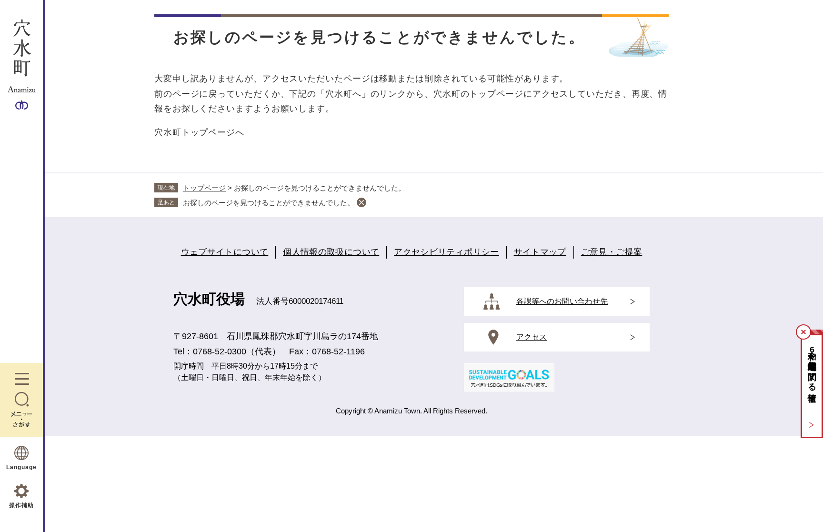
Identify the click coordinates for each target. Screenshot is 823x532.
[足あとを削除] (361, 202)
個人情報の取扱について (331, 252)
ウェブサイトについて (225, 252)
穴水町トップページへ (199, 132)
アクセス (531, 337)
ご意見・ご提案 (611, 252)
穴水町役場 (209, 299)
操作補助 (21, 505)
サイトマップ (540, 252)
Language (21, 467)
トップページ (204, 188)
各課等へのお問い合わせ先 (562, 301)
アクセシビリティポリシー (446, 252)
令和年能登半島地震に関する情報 (812, 366)
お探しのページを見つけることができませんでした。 (268, 203)
